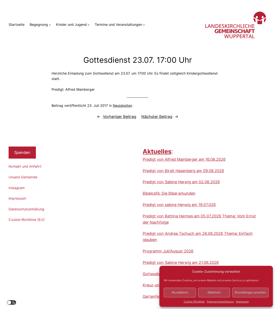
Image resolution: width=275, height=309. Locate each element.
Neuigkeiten (122, 105)
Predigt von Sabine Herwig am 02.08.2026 (181, 182)
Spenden (22, 152)
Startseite (16, 24)
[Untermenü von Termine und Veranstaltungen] (144, 25)
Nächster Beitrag (156, 116)
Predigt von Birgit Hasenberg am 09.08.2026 (183, 170)
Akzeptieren (179, 292)
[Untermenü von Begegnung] (50, 25)
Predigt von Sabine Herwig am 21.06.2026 (181, 262)
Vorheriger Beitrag (119, 116)
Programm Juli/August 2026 (168, 251)
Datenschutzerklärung (220, 301)
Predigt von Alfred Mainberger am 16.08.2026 (184, 159)
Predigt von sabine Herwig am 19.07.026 (179, 204)
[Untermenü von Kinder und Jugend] (89, 25)
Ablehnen (214, 292)
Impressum (242, 301)
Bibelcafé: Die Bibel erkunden (169, 193)
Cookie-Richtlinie (194, 301)
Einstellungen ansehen (250, 292)
